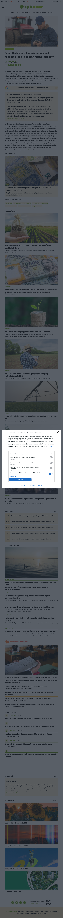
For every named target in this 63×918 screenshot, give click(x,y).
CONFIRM (20, 479)
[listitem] (31, 454)
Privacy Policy (40, 485)
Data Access (31, 485)
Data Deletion (23, 485)
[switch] (51, 457)
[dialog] (31, 459)
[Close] (58, 432)
